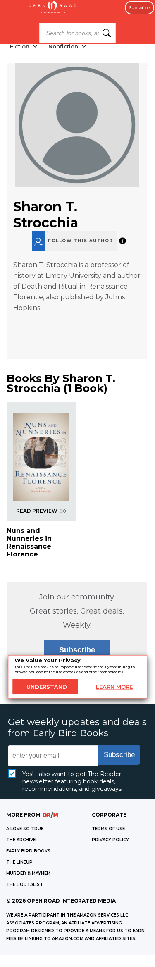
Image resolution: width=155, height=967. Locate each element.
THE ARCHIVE (21, 840)
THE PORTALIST (24, 884)
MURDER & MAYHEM (28, 873)
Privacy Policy (110, 840)
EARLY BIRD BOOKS (28, 851)
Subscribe (139, 7)
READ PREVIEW (36, 511)
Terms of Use (108, 828)
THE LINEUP (19, 862)
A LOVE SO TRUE (24, 828)
